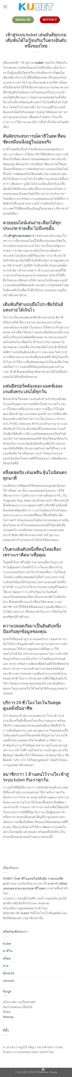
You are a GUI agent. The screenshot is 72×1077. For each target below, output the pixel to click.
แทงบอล (8, 980)
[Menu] (5, 6)
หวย (5, 965)
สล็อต (7, 958)
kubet (40, 62)
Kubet (7, 943)
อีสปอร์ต (8, 973)
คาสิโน (7, 951)
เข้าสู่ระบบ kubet (19, 235)
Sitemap (8, 1017)
